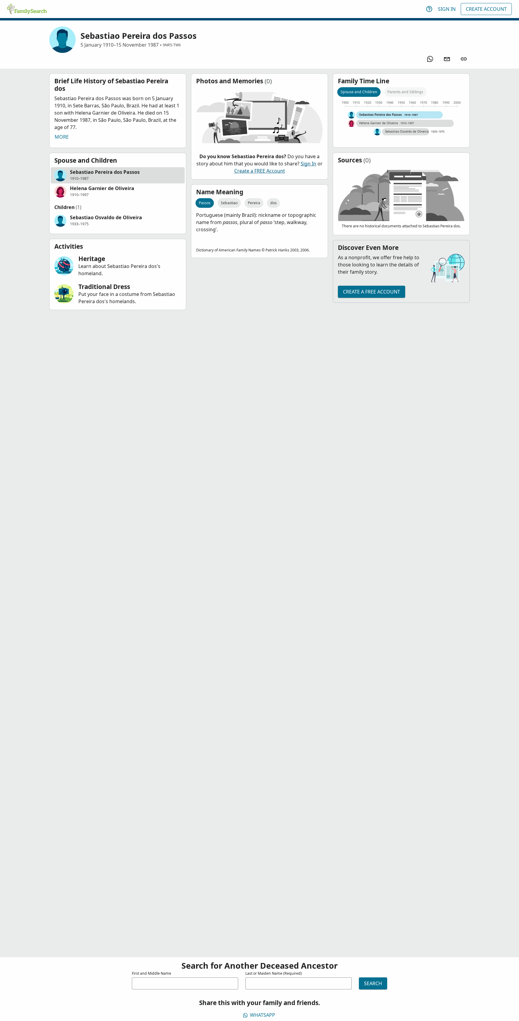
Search (373, 983)
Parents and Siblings (405, 91)
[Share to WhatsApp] (430, 59)
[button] (118, 175)
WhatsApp (262, 1015)
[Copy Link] (464, 59)
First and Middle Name (151, 973)
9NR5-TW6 (172, 45)
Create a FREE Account (259, 171)
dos (273, 202)
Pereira (254, 202)
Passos (205, 202)
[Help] (429, 9)
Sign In (447, 9)
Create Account (486, 9)
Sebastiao (229, 202)
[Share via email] (447, 59)
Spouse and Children (359, 91)
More (62, 137)
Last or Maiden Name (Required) (273, 973)
